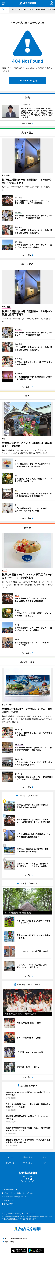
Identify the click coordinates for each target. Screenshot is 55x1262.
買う (31, 9)
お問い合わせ (8, 1200)
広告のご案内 (8, 1204)
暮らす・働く (41, 9)
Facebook (24, 1179)
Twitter (31, 1179)
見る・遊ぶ (23, 9)
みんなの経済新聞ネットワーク (27, 1229)
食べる (13, 9)
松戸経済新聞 (27, 3)
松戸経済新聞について (12, 1189)
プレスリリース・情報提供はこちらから (18, 1193)
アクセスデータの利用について (15, 1197)
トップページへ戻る (27, 80)
